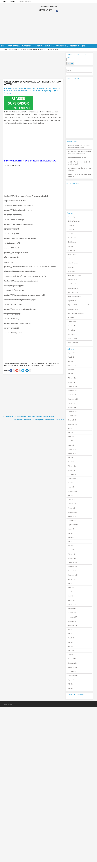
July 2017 (70, 634)
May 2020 (70, 495)
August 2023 (71, 428)
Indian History (72, 271)
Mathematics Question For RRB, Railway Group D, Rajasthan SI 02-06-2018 (38, 419)
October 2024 (72, 395)
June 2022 (71, 462)
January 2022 (71, 470)
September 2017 (72, 625)
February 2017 (72, 655)
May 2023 (70, 441)
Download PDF (72, 238)
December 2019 (72, 512)
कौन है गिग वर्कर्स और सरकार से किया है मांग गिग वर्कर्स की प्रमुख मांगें (79, 163)
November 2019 (72, 516)
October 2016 (72, 671)
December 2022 (72, 449)
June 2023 (71, 437)
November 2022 (72, 453)
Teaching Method (73, 326)
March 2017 (71, 650)
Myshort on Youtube (49, 6)
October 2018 (72, 571)
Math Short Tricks (73, 284)
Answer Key (71, 217)
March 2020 (71, 499)
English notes (72, 242)
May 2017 (70, 642)
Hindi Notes (71, 250)
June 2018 (71, 588)
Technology (71, 330)
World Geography (73, 342)
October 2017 (72, 621)
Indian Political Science (74, 275)
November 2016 (72, 667)
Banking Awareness (74, 221)
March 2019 (71, 550)
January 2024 (71, 407)
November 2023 (72, 416)
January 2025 (71, 382)
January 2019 (71, 558)
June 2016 (71, 688)
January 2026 (71, 370)
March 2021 (71, 487)
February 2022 (72, 466)
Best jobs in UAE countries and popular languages (79, 175)
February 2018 (72, 604)
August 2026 (71, 353)
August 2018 (71, 579)
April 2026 (70, 361)
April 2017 (70, 646)
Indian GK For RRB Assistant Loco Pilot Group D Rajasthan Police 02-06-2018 (29, 416)
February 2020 (72, 504)
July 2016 (70, 684)
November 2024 (72, 391)
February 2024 (72, 403)
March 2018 (71, 600)
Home (5, 49)
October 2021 (72, 474)
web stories (71, 334)
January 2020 (71, 508)
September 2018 (72, 575)
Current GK (71, 229)
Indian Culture (72, 254)
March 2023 (71, 445)
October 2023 (72, 420)
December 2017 (72, 613)
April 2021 (70, 483)
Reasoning (71, 317)
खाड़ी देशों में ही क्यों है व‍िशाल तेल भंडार (77, 158)
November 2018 (72, 566)
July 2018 (70, 583)
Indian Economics (73, 259)
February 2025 (72, 378)
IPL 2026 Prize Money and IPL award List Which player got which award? (80, 152)
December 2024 (72, 386)
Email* (68, 57)
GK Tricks (70, 246)
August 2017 (71, 629)
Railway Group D (32, 88)
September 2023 (72, 424)
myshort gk (48, 91)
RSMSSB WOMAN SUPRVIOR (19, 91)
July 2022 (70, 458)
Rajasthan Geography (74, 296)
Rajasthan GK (72, 301)
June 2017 (71, 638)
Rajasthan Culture (73, 288)
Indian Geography (73, 263)
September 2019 (72, 525)
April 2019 (70, 546)
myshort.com (8, 704)
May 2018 (70, 592)
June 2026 (71, 357)
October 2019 (72, 520)
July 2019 (70, 533)
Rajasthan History (73, 309)
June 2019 (71, 537)
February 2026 (72, 365)
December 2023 (72, 411)
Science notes (18, 88)
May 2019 (70, 541)
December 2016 (72, 663)
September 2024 (72, 399)
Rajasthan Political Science (76, 313)
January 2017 (71, 659)
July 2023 (70, 432)
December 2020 (72, 491)
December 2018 (72, 562)
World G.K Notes (73, 338)
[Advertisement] (41, 28)
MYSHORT (46, 10)
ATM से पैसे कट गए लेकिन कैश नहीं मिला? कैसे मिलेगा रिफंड (79, 169)
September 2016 (72, 675)
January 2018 (71, 608)
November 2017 (72, 617)
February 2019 (72, 554)
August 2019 (71, 529)
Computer (71, 225)
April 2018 (70, 596)
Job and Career (72, 280)
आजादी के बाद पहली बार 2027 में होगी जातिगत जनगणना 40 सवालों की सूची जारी (79, 146)
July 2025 (70, 374)
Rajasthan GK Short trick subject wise (79, 305)
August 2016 (71, 680)
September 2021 (72, 479)
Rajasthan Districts (73, 292)
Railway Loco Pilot (45, 88)
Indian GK (71, 267)
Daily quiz (11, 49)
